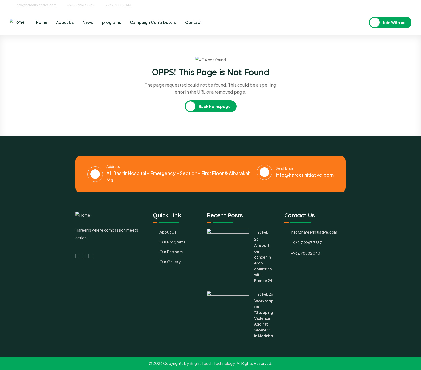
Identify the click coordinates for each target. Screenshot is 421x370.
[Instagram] (400, 4)
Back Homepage (214, 106)
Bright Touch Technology (212, 363)
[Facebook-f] (77, 256)
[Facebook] (391, 4)
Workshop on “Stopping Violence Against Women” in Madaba (263, 318)
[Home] (17, 22)
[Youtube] (409, 4)
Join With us (393, 22)
